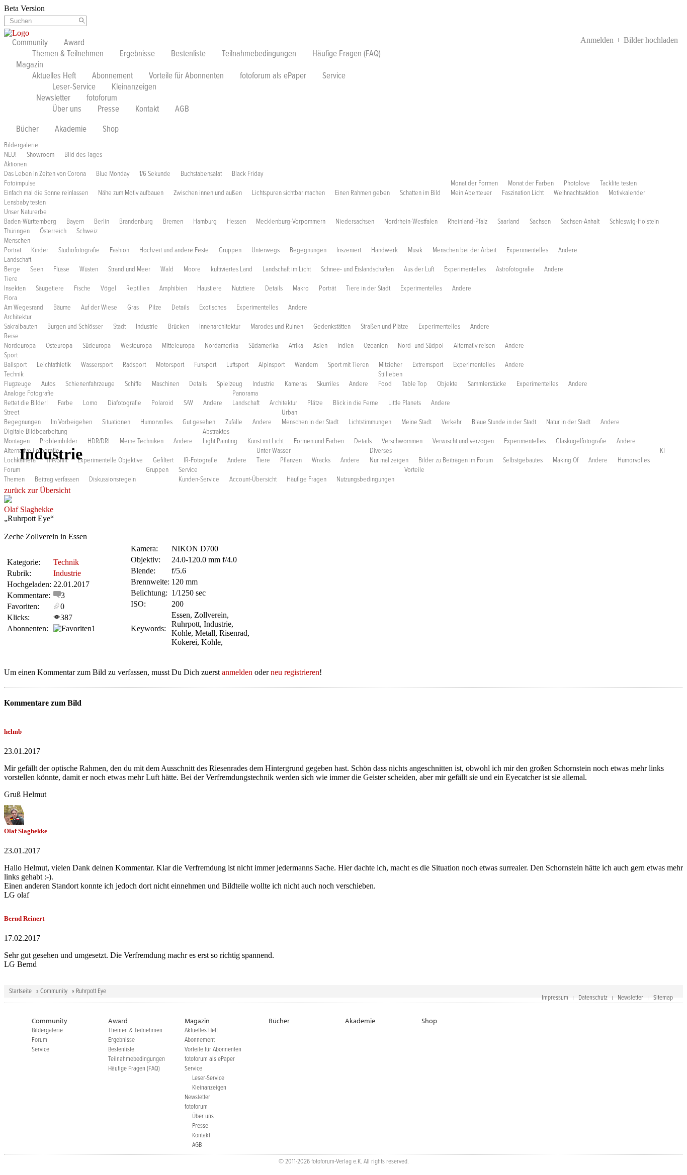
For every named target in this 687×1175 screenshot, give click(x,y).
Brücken (178, 326)
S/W (188, 403)
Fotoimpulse (20, 183)
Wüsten (88, 269)
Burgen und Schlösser (75, 326)
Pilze (155, 307)
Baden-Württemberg (30, 221)
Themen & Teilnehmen (68, 54)
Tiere (11, 278)
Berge (12, 269)
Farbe (65, 403)
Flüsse (61, 269)
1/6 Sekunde (154, 173)
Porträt (12, 250)
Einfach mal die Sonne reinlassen (46, 193)
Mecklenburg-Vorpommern (290, 221)
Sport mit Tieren (348, 364)
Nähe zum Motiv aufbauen (130, 193)
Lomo (90, 403)
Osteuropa (59, 345)
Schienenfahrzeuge (90, 383)
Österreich (53, 231)
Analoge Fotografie (29, 393)
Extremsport (427, 364)
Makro (301, 288)
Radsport (134, 364)
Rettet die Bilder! (26, 403)
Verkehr (452, 422)
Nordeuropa (20, 345)
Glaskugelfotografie (581, 441)
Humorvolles (156, 422)
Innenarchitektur (219, 326)
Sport (11, 355)
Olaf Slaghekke (28, 509)
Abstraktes (216, 431)
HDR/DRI (99, 441)
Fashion (119, 250)
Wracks (321, 460)
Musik (415, 250)
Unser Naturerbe (25, 212)
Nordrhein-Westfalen (411, 221)
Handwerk (384, 250)
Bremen (173, 221)
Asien (320, 345)
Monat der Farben (531, 183)
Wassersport (97, 364)
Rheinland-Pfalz (467, 221)
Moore (192, 269)
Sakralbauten (20, 326)
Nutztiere (243, 288)
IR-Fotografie (200, 460)
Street (11, 412)
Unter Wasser (273, 450)
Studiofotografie (79, 250)
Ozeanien (376, 345)
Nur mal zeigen (389, 460)
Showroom (40, 154)
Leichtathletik (54, 364)
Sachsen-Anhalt (580, 221)
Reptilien (137, 288)
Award (74, 43)
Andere (567, 250)
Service (334, 76)
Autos (48, 383)
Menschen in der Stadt (310, 422)
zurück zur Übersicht (37, 490)
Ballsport (15, 364)
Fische (82, 288)
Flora (10, 298)
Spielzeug (229, 383)
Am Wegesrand (23, 307)
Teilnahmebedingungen (259, 54)
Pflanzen (291, 460)
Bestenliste (188, 54)
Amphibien (173, 288)
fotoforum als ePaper (273, 76)
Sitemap (663, 998)
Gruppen (230, 250)
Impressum (555, 998)
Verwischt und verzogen (463, 441)
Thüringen (17, 231)
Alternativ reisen (474, 345)
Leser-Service (74, 87)
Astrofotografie (515, 269)
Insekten (15, 288)
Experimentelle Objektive (110, 460)
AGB (182, 109)
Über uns (66, 109)
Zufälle (233, 422)
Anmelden (597, 40)
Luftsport (237, 364)
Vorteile (414, 469)
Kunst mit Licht (265, 441)
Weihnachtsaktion (576, 193)
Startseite (20, 991)
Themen (14, 479)
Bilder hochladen (651, 40)
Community (30, 43)
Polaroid (162, 403)
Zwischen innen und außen (208, 193)
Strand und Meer (129, 269)
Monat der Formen (474, 183)
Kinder (39, 250)
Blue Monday (112, 173)
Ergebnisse (137, 54)
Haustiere (209, 288)
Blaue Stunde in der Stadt (504, 422)
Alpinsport (272, 364)
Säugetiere (50, 288)
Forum (12, 469)
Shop (111, 129)
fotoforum (102, 98)
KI (662, 450)
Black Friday (247, 173)
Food (385, 383)
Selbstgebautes (523, 460)
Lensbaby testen (25, 202)
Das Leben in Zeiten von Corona (45, 173)
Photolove (577, 183)
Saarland (508, 221)
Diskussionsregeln (112, 479)
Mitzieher (390, 364)
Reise (11, 336)
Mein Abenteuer (471, 193)
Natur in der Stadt (568, 422)
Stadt (119, 326)
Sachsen (540, 221)
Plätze (315, 403)
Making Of (565, 460)
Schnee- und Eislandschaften (357, 269)
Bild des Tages (83, 154)
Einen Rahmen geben (362, 193)
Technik (14, 374)
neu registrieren (295, 672)
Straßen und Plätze (384, 326)
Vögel (108, 288)
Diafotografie (124, 403)
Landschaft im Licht (287, 269)
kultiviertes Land (231, 269)
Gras (133, 307)
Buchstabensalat (201, 173)
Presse (108, 109)
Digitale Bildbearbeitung (35, 431)
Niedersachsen (354, 221)
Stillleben (390, 374)
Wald (167, 269)
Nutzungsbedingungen (365, 479)
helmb (13, 731)
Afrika (296, 345)
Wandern (306, 364)
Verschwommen (402, 441)
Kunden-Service (199, 479)
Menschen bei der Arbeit (464, 250)
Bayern (75, 221)
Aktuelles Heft (54, 76)
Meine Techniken (141, 441)
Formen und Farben (319, 441)
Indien (345, 345)
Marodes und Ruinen (276, 326)
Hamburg (205, 221)
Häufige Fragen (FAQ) (346, 54)
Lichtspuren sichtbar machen (288, 193)
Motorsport (170, 364)
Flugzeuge (17, 383)
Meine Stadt (416, 422)
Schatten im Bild (420, 193)
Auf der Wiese (99, 307)
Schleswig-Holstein (634, 221)
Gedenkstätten (332, 326)
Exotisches (212, 307)
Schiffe (133, 383)
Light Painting (220, 441)
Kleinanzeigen (134, 87)
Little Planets (404, 403)
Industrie (147, 326)
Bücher (27, 129)
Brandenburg (136, 221)
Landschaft (17, 259)
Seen (36, 269)
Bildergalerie (21, 145)
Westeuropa (136, 345)
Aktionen (15, 164)
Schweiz (87, 231)
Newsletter (53, 98)
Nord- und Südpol (421, 345)
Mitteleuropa (178, 345)
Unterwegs (265, 250)
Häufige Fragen (306, 479)
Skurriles (328, 383)
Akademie (71, 129)
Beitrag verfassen (57, 479)
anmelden (237, 672)
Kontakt (147, 109)
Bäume (62, 307)
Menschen (17, 240)
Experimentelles (527, 250)
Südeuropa (96, 345)
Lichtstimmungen (370, 422)
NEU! (10, 154)
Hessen (236, 221)
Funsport (205, 364)
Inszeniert (348, 250)
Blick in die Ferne (355, 403)
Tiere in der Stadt (368, 288)
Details (274, 288)
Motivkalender (627, 193)
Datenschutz (593, 998)
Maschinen (165, 383)
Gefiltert (163, 460)
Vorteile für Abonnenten (186, 76)
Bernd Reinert (24, 918)
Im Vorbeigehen (71, 422)
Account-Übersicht (253, 479)
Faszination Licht (523, 193)
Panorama (245, 393)
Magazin (29, 65)
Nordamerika (221, 345)
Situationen (116, 422)
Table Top (414, 383)
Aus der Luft (419, 269)
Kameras (296, 383)
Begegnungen (308, 250)
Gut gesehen (199, 422)
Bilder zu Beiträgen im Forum (455, 460)
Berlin (101, 221)
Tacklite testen (618, 183)
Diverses (381, 450)
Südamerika (263, 345)
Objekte (447, 383)
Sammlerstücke (487, 383)
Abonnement (112, 76)
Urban (289, 412)
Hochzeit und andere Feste (174, 250)
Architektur (18, 317)
